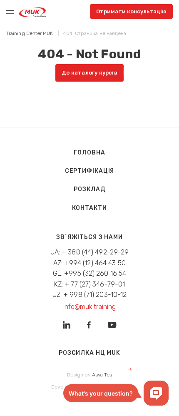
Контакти (89, 208)
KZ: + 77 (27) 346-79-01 (89, 284)
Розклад (89, 189)
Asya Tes (102, 375)
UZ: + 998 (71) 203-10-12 (89, 295)
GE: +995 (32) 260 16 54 (90, 273)
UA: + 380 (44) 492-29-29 (89, 252)
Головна (89, 152)
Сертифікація (89, 170)
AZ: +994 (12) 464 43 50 (89, 263)
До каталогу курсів (89, 73)
